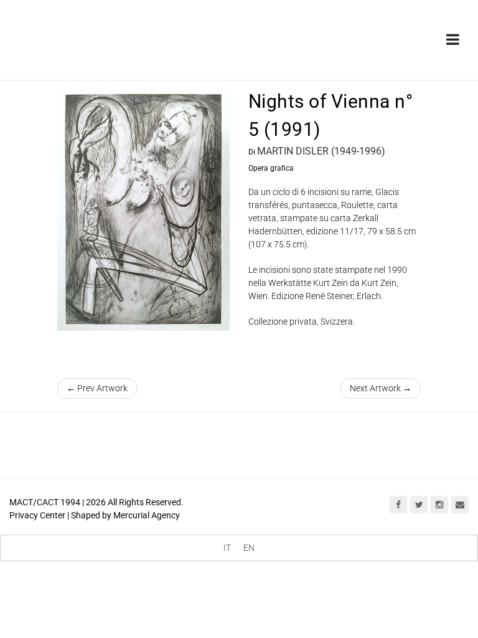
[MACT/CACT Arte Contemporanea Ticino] (96, 35)
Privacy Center (37, 515)
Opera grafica (271, 168)
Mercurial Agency (146, 515)
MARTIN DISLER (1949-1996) (321, 151)
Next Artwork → (380, 388)
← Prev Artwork (97, 388)
